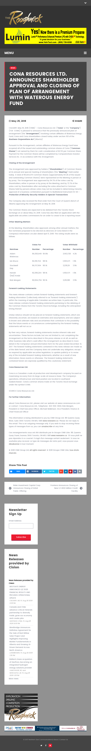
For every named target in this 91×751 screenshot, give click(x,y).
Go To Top (50, 745)
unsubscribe (47, 426)
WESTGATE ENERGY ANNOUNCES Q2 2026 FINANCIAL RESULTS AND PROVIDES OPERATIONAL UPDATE (19, 592)
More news (13, 679)
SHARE (78, 121)
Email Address (15, 521)
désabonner (14, 444)
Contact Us (63, 739)
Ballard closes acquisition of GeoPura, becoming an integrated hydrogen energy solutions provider (20, 663)
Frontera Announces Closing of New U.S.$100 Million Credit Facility (64, 488)
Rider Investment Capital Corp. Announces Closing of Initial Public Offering (27, 488)
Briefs (13, 68)
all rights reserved (38, 450)
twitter (41, 745)
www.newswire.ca (50, 421)
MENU (9, 53)
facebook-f (45, 745)
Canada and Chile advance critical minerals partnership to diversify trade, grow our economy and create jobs (20, 612)
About (55, 739)
